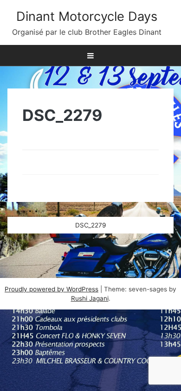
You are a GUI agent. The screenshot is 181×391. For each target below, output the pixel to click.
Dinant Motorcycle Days (86, 16)
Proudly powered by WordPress (51, 289)
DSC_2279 (90, 225)
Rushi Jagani (90, 298)
